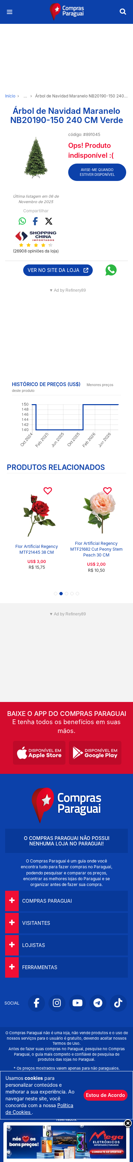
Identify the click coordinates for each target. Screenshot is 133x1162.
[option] (36, 158)
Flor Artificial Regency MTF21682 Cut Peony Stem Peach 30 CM (96, 549)
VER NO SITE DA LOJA (56, 270)
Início (10, 95)
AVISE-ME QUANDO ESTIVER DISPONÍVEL (97, 172)
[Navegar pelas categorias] (9, 12)
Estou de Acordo (105, 1095)
